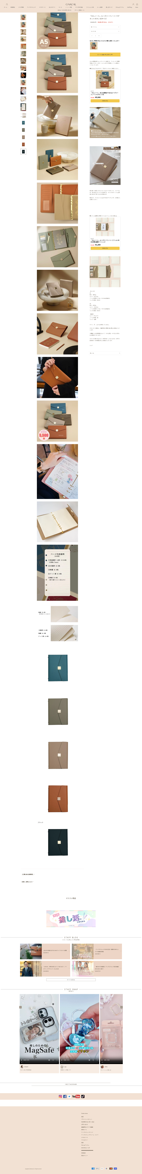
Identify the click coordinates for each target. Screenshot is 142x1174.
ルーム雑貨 (99, 7)
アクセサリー (84, 1140)
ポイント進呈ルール (79, 10)
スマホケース (42, 7)
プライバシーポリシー (86, 1119)
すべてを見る (71, 980)
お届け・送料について (27, 881)
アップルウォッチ (31, 7)
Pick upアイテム (120, 7)
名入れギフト (52, 7)
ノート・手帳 (68, 7)
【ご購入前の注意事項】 (27, 874)
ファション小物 (90, 7)
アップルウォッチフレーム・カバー (89, 1135)
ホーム (5, 7)
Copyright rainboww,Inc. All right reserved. (33, 1168)
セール (60, 7)
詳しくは (92, 353)
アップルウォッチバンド (87, 1132)
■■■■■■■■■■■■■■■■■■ (87, 1150)
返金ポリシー (84, 1155)
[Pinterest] (98, 345)
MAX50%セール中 (85, 1148)
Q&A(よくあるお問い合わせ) (64, 10)
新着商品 (13, 7)
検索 (82, 1116)
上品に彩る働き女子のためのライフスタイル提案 (55, 950)
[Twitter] (96, 345)
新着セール (84, 1129)
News (136, 7)
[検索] (7, 4)
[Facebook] (94, 345)
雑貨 (82, 1142)
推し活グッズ (109, 7)
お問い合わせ (84, 1124)
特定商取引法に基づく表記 (87, 1122)
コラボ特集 (21, 7)
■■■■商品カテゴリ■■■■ (87, 1127)
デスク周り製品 (79, 7)
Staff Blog (129, 7)
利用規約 (83, 1153)
